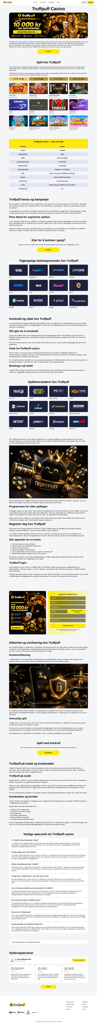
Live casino (37, 78)
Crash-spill (57, 78)
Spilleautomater (77, 78)
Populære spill (17, 78)
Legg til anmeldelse (79, 960)
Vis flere (48, 986)
